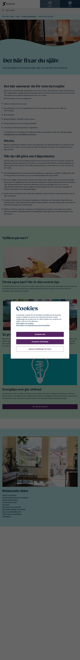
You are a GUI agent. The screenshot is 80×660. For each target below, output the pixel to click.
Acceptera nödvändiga (40, 342)
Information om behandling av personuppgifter (33, 325)
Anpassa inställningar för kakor (40, 349)
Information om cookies (24, 323)
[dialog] (40, 330)
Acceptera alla (40, 334)
